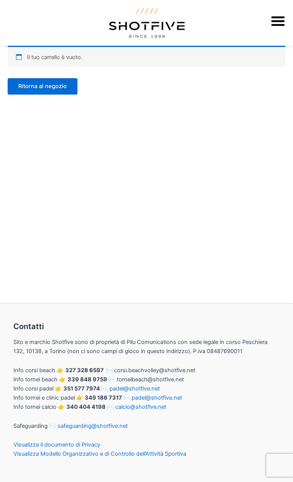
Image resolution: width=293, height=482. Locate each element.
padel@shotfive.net (134, 388)
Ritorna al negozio (42, 86)
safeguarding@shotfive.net (93, 426)
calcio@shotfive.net (140, 406)
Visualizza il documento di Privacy (56, 444)
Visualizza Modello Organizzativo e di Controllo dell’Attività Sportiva (99, 453)
